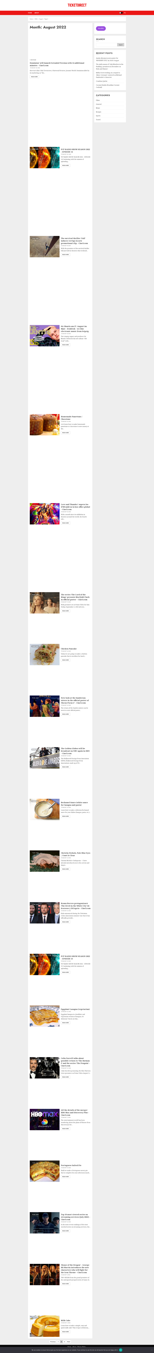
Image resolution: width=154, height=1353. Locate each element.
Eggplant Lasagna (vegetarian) (75, 1009)
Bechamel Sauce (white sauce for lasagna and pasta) (74, 803)
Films (98, 100)
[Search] (125, 12)
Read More (34, 77)
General (98, 104)
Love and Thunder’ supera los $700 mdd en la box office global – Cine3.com (75, 507)
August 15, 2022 (67, 755)
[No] (152, 1350)
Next (68, 1342)
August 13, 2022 (67, 910)
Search (100, 39)
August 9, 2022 (66, 1275)
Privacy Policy (81, 1347)
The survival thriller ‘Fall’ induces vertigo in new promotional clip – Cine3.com (74, 240)
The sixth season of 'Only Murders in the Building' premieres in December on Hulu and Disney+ (109, 66)
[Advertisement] (45, 43)
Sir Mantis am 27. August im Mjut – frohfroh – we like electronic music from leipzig (75, 328)
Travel (98, 120)
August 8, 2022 (66, 1322)
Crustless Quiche (101, 81)
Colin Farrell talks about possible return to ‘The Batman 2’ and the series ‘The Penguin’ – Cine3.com (75, 1062)
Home (30, 13)
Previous (53, 1342)
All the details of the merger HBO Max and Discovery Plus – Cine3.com (75, 1112)
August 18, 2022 (67, 421)
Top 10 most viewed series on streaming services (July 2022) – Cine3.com (75, 1217)
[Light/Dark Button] (121, 13)
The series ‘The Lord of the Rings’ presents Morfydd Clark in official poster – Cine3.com (75, 597)
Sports (98, 116)
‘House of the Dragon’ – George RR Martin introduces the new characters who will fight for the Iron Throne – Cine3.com (75, 1269)
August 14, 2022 (67, 807)
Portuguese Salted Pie (71, 1165)
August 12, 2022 (67, 1011)
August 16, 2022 (67, 651)
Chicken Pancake (69, 649)
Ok (120, 1350)
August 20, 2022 (35, 68)
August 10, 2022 (67, 1167)
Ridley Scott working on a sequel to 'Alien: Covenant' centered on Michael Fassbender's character (109, 75)
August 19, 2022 (67, 245)
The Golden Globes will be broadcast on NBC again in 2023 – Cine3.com (75, 751)
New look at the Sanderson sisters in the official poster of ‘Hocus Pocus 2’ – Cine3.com (75, 700)
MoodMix (101, 28)
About (36, 13)
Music (98, 108)
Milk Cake (65, 1320)
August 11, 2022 (67, 1117)
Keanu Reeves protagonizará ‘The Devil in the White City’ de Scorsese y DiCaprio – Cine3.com (76, 906)
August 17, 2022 (67, 602)
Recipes (98, 112)
